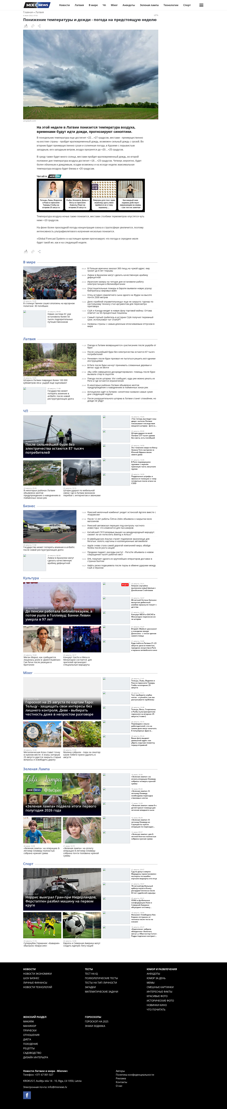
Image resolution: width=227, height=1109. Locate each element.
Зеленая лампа (149, 5)
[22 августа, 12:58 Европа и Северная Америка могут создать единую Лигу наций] (82, 926)
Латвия (79, 5)
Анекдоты (129, 5)
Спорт (187, 5)
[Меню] (201, 5)
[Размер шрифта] (25, 26)
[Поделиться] (39, 26)
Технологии (171, 5)
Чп (104, 5)
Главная (28, 12)
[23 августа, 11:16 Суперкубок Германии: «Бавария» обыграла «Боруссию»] (42, 926)
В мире (93, 5)
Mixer (114, 5)
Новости (64, 5)
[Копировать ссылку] (32, 26)
